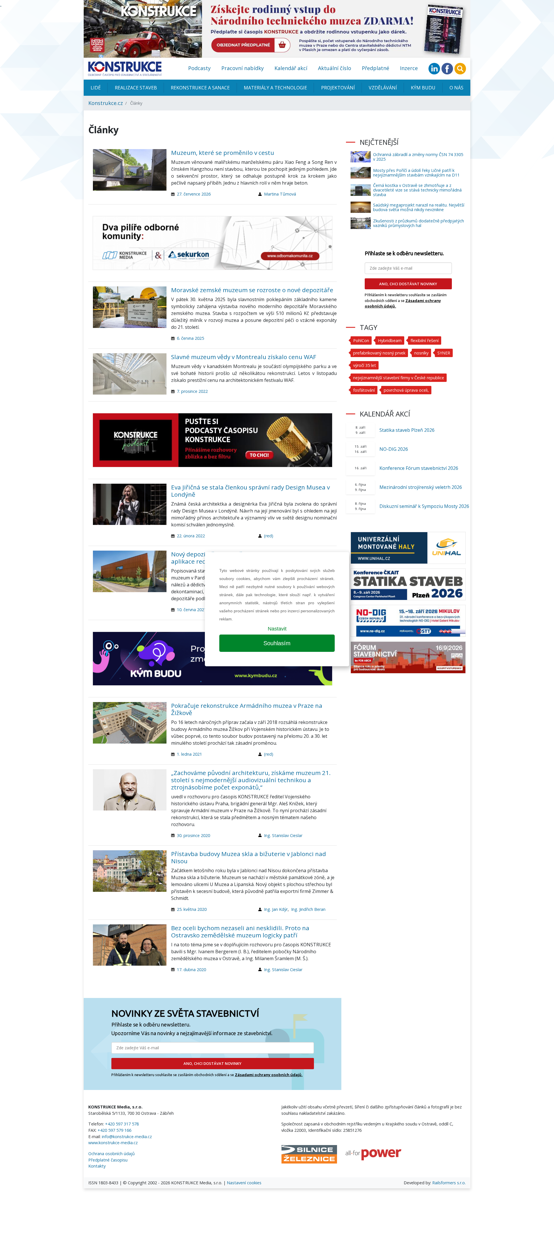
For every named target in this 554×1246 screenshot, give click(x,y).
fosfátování (364, 390)
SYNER (443, 353)
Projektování (338, 88)
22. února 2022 (191, 535)
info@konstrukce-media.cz (127, 1136)
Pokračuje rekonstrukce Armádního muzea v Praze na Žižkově (246, 709)
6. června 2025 (190, 338)
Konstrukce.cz (105, 103)
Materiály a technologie (275, 88)
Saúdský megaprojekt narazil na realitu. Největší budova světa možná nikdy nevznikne (418, 207)
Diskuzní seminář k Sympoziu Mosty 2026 (424, 506)
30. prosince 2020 (193, 835)
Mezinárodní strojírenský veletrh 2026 (420, 487)
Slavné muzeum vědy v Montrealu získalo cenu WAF (243, 357)
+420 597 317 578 (122, 1124)
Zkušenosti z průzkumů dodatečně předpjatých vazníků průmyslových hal (418, 223)
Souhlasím (277, 643)
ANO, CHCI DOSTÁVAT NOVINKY (213, 1063)
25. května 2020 (192, 909)
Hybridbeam (390, 340)
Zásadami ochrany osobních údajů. (269, 1074)
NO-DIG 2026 (393, 449)
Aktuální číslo (334, 68)
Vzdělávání (383, 88)
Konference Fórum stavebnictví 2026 (418, 468)
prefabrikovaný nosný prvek (379, 353)
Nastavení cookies (244, 1182)
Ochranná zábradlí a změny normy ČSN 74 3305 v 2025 (418, 157)
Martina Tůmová (280, 194)
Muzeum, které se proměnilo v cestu (222, 153)
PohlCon (361, 340)
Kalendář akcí (290, 68)
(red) (268, 535)
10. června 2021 (191, 609)
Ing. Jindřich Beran (308, 909)
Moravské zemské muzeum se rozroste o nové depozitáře (252, 290)
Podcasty (199, 68)
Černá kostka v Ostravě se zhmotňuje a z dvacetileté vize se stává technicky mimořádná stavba (417, 190)
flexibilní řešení (425, 340)
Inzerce (409, 68)
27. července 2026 (194, 194)
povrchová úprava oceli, (406, 390)
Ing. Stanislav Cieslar (283, 835)
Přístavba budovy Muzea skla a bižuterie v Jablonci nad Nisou (248, 857)
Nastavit (277, 629)
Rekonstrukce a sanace (200, 88)
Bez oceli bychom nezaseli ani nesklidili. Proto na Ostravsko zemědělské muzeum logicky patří (240, 931)
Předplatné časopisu (108, 1160)
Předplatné (375, 68)
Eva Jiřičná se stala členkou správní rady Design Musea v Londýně (250, 490)
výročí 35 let (364, 365)
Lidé (96, 88)
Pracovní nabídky (242, 68)
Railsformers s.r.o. (449, 1182)
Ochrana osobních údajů (111, 1153)
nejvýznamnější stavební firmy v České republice (398, 377)
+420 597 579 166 (114, 1130)
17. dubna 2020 (191, 969)
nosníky (421, 353)
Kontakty (97, 1166)
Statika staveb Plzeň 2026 (407, 430)
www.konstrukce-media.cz (113, 1142)
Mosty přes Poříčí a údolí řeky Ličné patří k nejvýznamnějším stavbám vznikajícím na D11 (416, 173)
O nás (456, 88)
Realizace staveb (136, 88)
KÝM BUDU (423, 88)
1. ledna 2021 (189, 754)
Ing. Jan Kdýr (276, 909)
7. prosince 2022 (192, 391)
